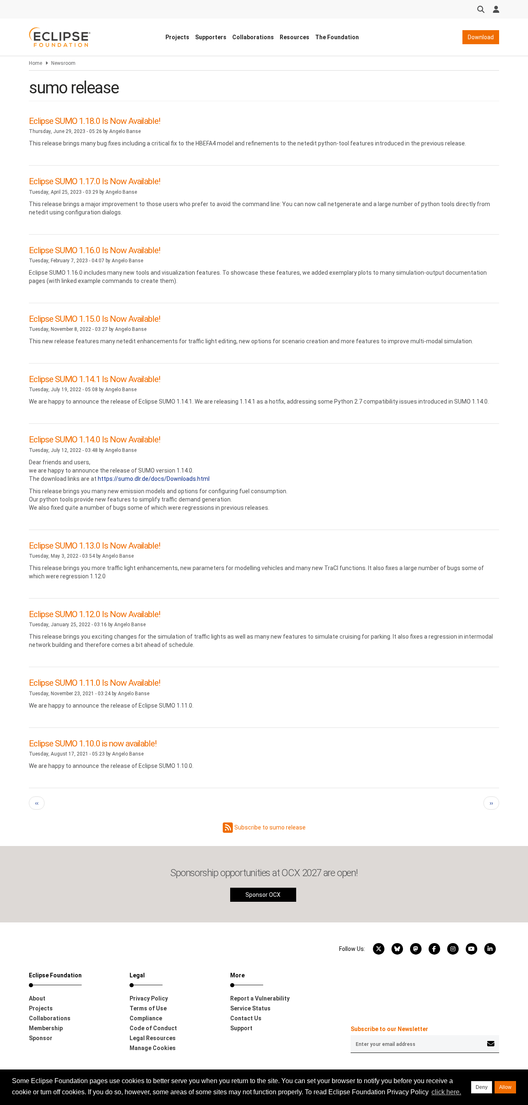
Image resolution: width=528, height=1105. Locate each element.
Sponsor (40, 1038)
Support (241, 1028)
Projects (177, 37)
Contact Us (246, 1018)
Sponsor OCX (262, 894)
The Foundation (337, 37)
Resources (294, 37)
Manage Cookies (153, 1048)
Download (481, 37)
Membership (46, 1028)
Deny (482, 1087)
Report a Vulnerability (260, 998)
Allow (505, 1087)
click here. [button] (446, 1091)
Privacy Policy (149, 998)
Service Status (250, 1008)
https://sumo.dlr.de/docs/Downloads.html (154, 478)
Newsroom (63, 63)
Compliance (146, 1018)
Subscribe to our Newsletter (389, 1029)
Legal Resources (153, 1038)
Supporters (210, 37)
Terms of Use (148, 1008)
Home (35, 63)
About (37, 998)
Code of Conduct (153, 1028)
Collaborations (253, 37)
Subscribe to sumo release (269, 827)
